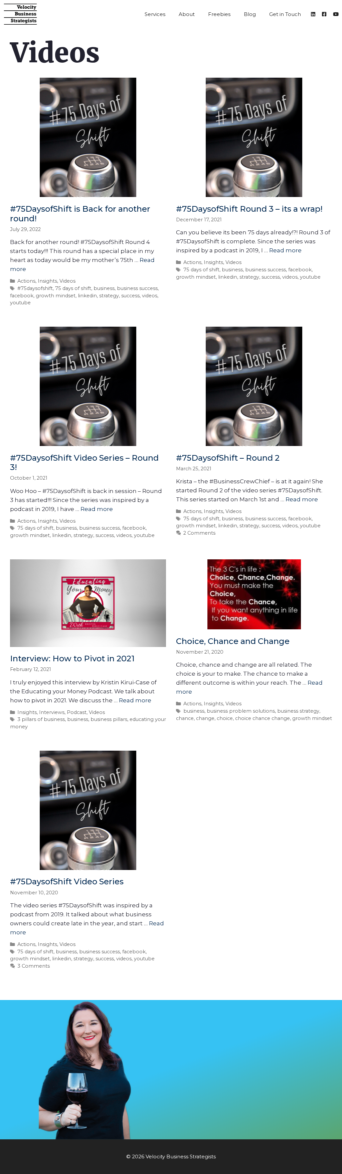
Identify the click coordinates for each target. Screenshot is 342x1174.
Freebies (219, 14)
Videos (67, 281)
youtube (20, 303)
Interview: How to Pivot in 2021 (72, 658)
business (104, 288)
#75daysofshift (35, 288)
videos (149, 296)
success (130, 296)
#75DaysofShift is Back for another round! (80, 213)
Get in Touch (285, 14)
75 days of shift (73, 288)
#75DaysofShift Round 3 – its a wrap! (249, 209)
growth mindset (55, 296)
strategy (109, 296)
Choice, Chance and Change (233, 641)
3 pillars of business (41, 719)
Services (155, 14)
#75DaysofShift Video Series (67, 881)
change (205, 718)
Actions (26, 281)
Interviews (51, 712)
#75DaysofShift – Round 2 (228, 458)
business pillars (109, 719)
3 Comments (33, 966)
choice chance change (262, 718)
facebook (21, 296)
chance (185, 718)
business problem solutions (241, 711)
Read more (285, 250)
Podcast (77, 712)
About (187, 14)
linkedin (87, 296)
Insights (47, 281)
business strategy (298, 711)
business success (137, 288)
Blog (250, 14)
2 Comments (199, 533)
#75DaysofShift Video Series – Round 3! (84, 462)
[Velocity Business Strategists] (22, 14)
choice (225, 718)
